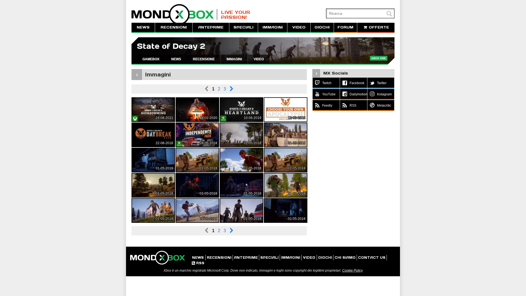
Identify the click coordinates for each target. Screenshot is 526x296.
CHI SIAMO (345, 257)
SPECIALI (243, 27)
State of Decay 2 (171, 46)
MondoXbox (175, 14)
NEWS (143, 27)
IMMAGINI (272, 27)
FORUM (345, 27)
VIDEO (298, 27)
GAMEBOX (150, 59)
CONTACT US (371, 257)
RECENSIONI (174, 27)
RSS (198, 263)
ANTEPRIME (211, 27)
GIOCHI (322, 27)
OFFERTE (378, 27)
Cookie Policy (352, 270)
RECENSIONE (204, 59)
